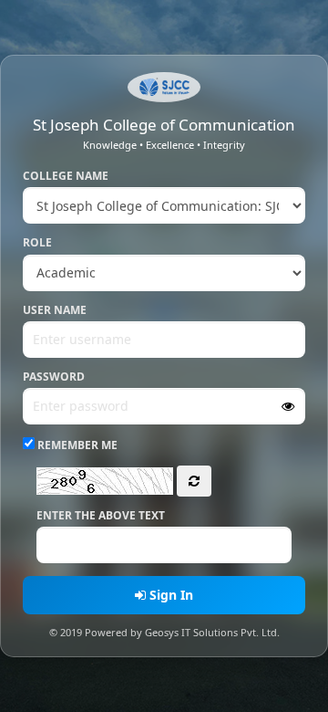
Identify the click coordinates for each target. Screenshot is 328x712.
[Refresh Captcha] (194, 481)
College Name (65, 175)
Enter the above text (100, 515)
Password (54, 376)
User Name (55, 310)
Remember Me (76, 445)
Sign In (169, 594)
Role (37, 242)
